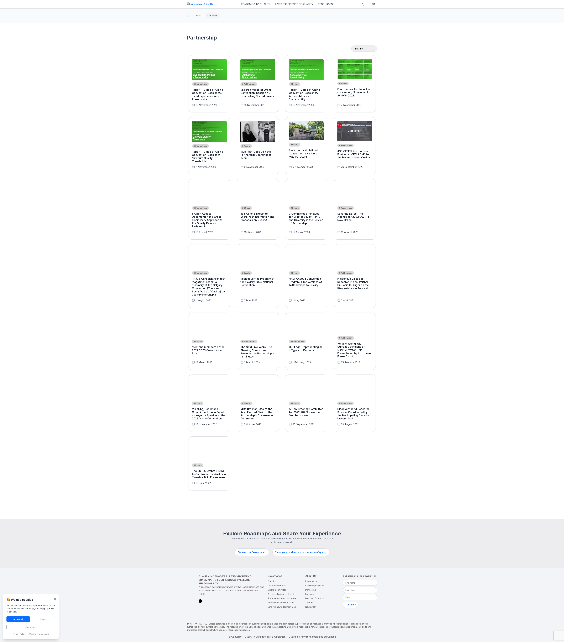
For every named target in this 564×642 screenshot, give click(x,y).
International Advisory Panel (281, 602)
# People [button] (246, 146)
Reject (43, 619)
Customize (31, 627)
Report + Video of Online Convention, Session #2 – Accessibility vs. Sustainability (304, 94)
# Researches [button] (345, 145)
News (198, 15)
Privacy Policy (19, 634)
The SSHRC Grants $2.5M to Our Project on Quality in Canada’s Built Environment (209, 474)
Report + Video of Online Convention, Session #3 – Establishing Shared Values (257, 93)
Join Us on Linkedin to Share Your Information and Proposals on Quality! (257, 217)
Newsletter (310, 607)
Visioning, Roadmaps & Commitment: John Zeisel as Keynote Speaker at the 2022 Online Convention (208, 413)
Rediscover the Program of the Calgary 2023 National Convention (257, 282)
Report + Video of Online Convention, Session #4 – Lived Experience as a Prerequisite (208, 94)
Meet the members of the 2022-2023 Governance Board (208, 350)
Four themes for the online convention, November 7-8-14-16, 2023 (354, 92)
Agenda (309, 602)
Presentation (311, 581)
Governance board (277, 585)
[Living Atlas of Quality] (200, 4)
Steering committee (277, 590)
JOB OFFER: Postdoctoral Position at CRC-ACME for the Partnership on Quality (353, 154)
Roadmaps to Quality (256, 4)
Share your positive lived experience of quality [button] (301, 552)
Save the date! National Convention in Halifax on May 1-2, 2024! (304, 153)
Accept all (18, 619)
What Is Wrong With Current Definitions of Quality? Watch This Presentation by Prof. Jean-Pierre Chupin (354, 350)
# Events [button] (294, 84)
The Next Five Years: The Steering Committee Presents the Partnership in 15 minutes (257, 351)
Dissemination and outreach (281, 594)
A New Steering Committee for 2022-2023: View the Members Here (306, 412)
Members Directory (314, 598)
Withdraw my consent (39, 634)
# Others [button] (246, 208)
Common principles (314, 585)
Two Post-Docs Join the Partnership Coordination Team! (256, 155)
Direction (272, 581)
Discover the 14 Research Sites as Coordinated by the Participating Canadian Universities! (353, 413)
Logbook (309, 594)
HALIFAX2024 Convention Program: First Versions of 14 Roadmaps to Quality (305, 282)
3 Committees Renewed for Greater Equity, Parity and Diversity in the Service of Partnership (306, 218)
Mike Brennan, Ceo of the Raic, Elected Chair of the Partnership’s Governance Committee (256, 413)
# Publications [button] (200, 84)
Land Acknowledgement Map (282, 607)
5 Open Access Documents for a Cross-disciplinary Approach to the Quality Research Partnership (207, 220)
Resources (325, 4)
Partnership (310, 590)
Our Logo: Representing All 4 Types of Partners (306, 348)
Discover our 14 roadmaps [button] (251, 552)
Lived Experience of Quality (294, 4)
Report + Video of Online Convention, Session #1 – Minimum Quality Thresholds (207, 156)
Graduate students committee (282, 598)
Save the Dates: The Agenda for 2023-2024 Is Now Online (353, 217)
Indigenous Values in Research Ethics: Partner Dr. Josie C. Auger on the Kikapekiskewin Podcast (353, 283)
